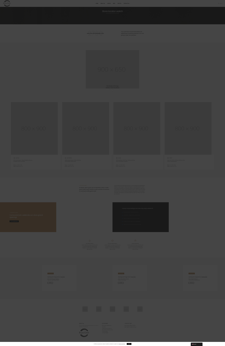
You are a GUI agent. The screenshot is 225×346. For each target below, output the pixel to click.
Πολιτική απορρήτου (122, 343)
